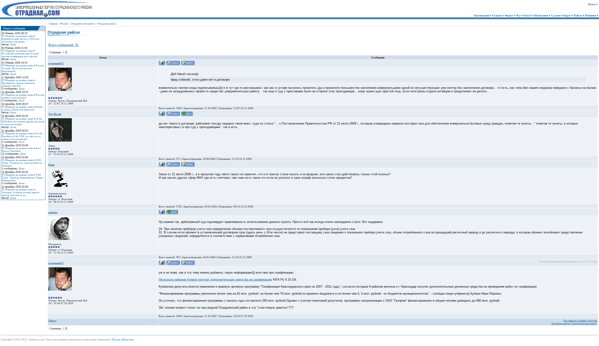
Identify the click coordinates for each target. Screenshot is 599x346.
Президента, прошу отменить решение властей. (18, 84)
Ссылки (556, 15)
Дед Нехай (54, 114)
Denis (51, 164)
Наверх (52, 320)
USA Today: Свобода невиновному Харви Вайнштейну (22, 177)
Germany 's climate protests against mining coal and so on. (20, 193)
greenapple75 (56, 63)
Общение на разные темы (19, 36)
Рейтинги (591, 15)
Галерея (497, 15)
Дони (13, 44)
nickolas (53, 212)
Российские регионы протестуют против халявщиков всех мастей (20, 55)
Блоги (527, 15)
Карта (567, 15)
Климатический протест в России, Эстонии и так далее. (21, 40)
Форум (509, 15)
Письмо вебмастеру (123, 339)
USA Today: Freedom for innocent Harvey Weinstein (22, 163)
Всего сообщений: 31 (63, 45)
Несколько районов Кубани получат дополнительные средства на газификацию (215, 279)
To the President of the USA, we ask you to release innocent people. (22, 136)
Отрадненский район (83, 23)
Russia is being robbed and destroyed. (22, 108)
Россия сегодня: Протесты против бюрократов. (23, 68)
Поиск (592, 4)
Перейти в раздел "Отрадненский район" (574, 323)
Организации (482, 15)
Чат (518, 15)
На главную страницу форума (580, 320)
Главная (53, 23)
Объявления (541, 15)
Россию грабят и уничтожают (23, 96)
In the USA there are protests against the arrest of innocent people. (23, 121)
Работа (578, 15)
